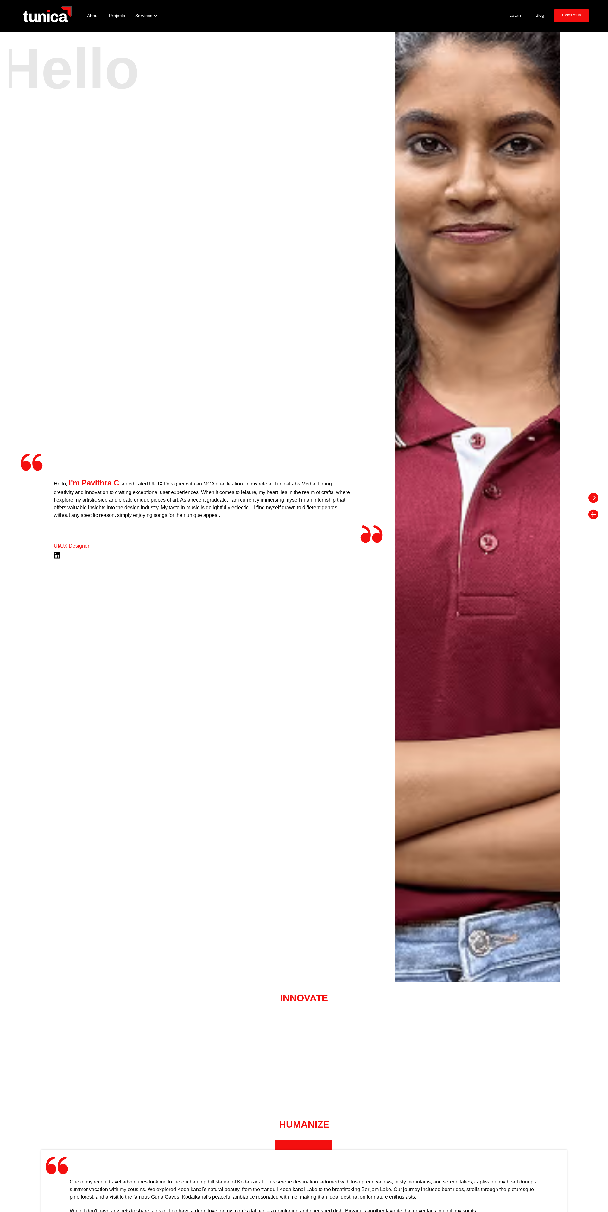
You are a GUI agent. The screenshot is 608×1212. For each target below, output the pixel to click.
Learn (515, 15)
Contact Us (571, 15)
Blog (539, 15)
